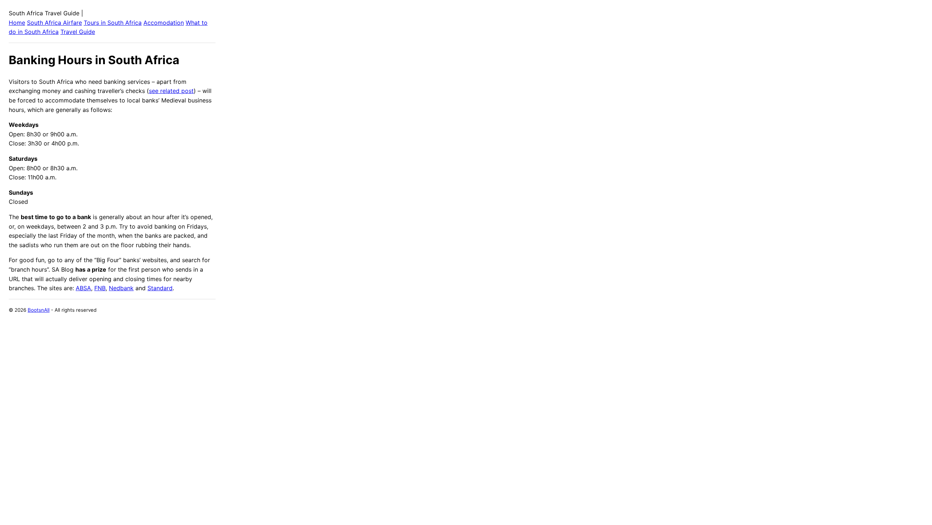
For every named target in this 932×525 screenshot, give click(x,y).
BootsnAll (39, 310)
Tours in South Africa (113, 22)
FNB (100, 288)
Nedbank (121, 288)
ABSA (83, 288)
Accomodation (163, 22)
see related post (171, 90)
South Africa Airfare (54, 22)
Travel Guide (77, 31)
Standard (160, 288)
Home (17, 22)
